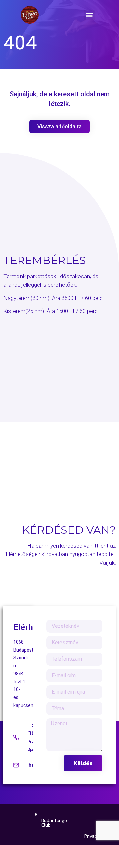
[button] (89, 15)
